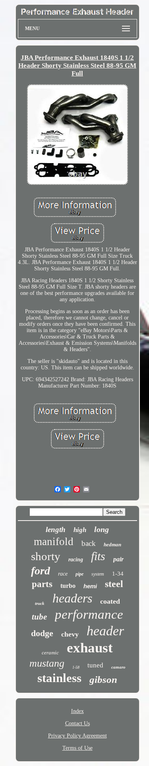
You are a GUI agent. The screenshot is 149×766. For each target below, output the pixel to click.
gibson (103, 679)
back (88, 543)
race (63, 574)
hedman (112, 544)
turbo (67, 585)
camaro (118, 667)
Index (77, 711)
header (105, 630)
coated (110, 601)
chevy (70, 634)
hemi (90, 586)
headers (72, 598)
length (56, 529)
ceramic (50, 653)
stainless (59, 678)
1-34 (118, 573)
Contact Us (77, 723)
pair (118, 559)
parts (42, 584)
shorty (45, 556)
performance (89, 614)
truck (40, 603)
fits (98, 556)
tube (39, 617)
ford (40, 571)
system (97, 574)
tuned (95, 665)
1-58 (75, 667)
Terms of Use (77, 748)
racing (75, 560)
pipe (79, 574)
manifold (54, 541)
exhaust (90, 648)
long (101, 529)
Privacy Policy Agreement (77, 736)
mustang (46, 663)
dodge (42, 633)
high (80, 530)
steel (114, 584)
